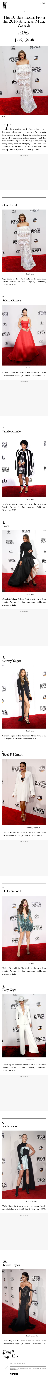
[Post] (21, 40)
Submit (14, 1373)
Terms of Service (39, 1368)
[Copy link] (27, 40)
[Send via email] (32, 40)
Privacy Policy (14, 1369)
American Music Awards (24, 129)
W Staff (25, 32)
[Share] (15, 40)
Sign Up (10, 1354)
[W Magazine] (4, 5)
